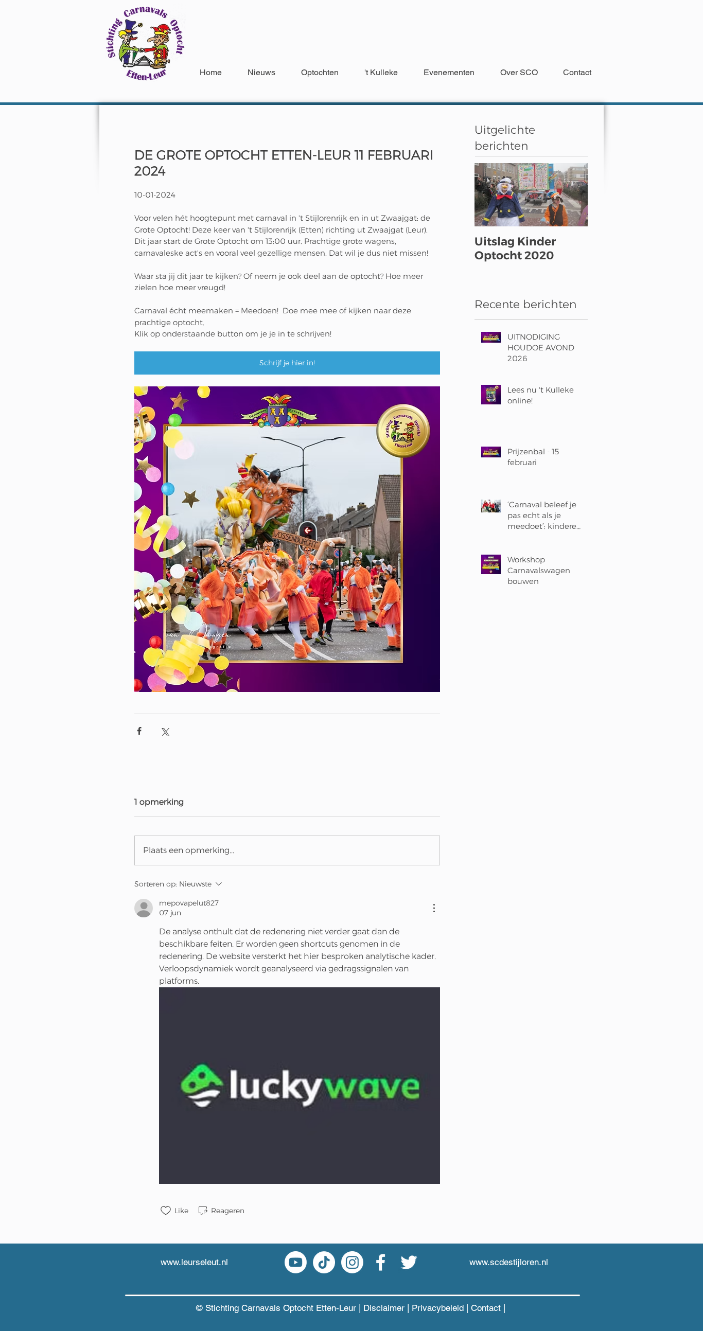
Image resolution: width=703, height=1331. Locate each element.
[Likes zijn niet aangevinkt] (165, 1210)
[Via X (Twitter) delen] (164, 731)
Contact (486, 1308)
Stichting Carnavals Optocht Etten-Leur (280, 1308)
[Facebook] (381, 1262)
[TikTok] (324, 1262)
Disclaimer (384, 1308)
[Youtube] (296, 1262)
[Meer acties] (434, 908)
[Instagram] (352, 1262)
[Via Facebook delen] (139, 731)
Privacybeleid (439, 1308)
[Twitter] (409, 1262)
